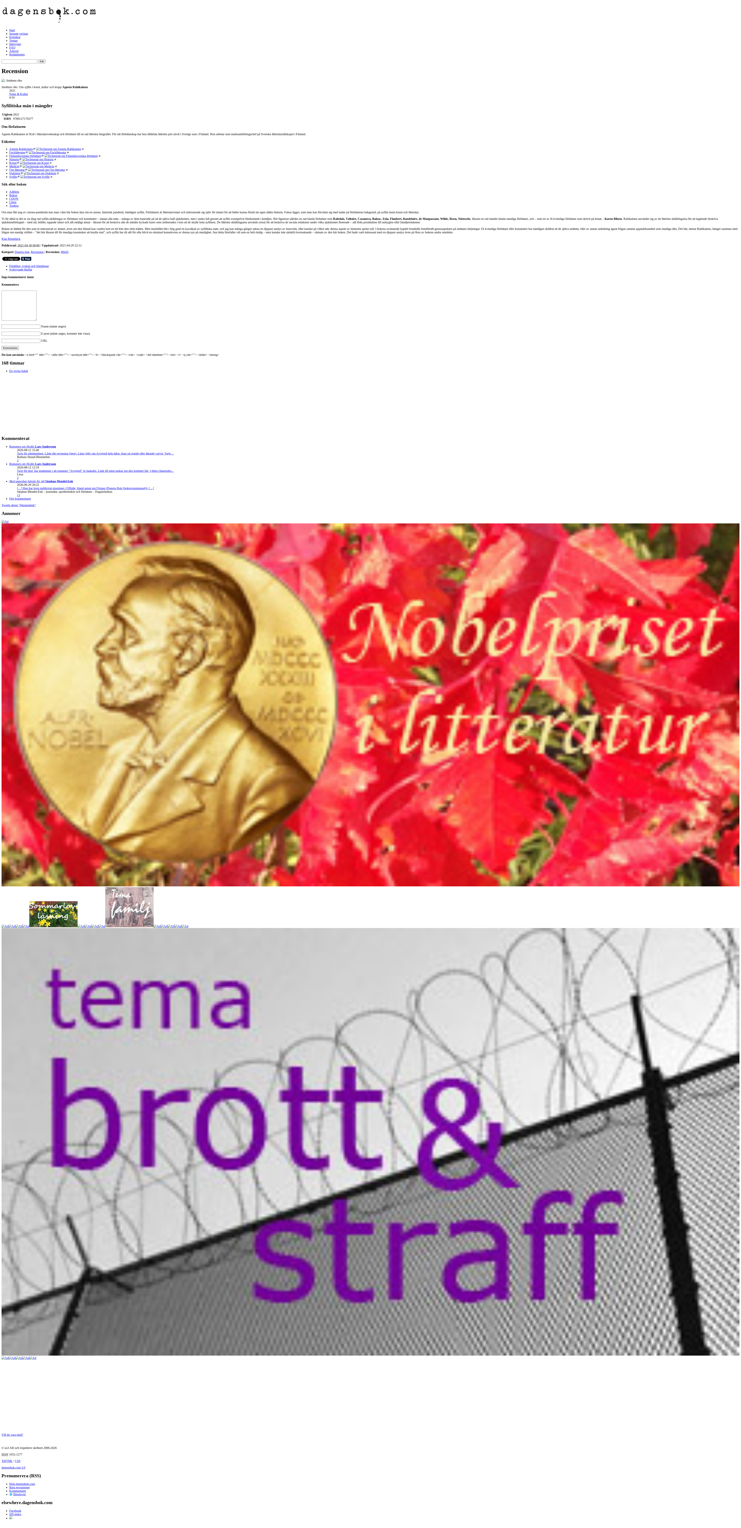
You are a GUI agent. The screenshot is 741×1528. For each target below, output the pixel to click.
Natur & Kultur (18, 94)
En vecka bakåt (18, 371)
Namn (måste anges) (53, 326)
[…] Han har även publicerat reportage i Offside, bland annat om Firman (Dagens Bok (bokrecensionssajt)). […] (85, 488)
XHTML (7, 1461)
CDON (13, 198)
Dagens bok (22, 252)
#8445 (65, 252)
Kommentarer (17, 1491)
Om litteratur (17, 169)
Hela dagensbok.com (22, 1484)
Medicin (14, 166)
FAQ (12, 47)
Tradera (14, 205)
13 (18, 495)
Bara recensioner (19, 1487)
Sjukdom (14, 173)
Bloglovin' (19, 1494)
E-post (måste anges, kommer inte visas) (65, 333)
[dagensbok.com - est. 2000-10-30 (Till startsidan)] (49, 20)
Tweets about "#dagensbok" (19, 505)
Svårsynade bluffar (20, 269)
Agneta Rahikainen (21, 149)
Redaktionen (17, 54)
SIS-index (15, 1514)
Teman (13, 40)
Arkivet (14, 51)
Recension (37, 252)
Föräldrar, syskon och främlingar (29, 266)
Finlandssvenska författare (25, 156)
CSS (17, 1461)
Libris (12, 202)
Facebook (15, 1510)
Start (12, 30)
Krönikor (14, 37)
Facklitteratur (17, 152)
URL (44, 340)
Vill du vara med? (12, 1434)
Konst (13, 163)
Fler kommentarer (20, 498)
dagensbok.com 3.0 (13, 1467)
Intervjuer (15, 44)
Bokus (13, 195)
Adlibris (14, 191)
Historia (14, 159)
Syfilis (13, 176)
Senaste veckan (18, 33)
